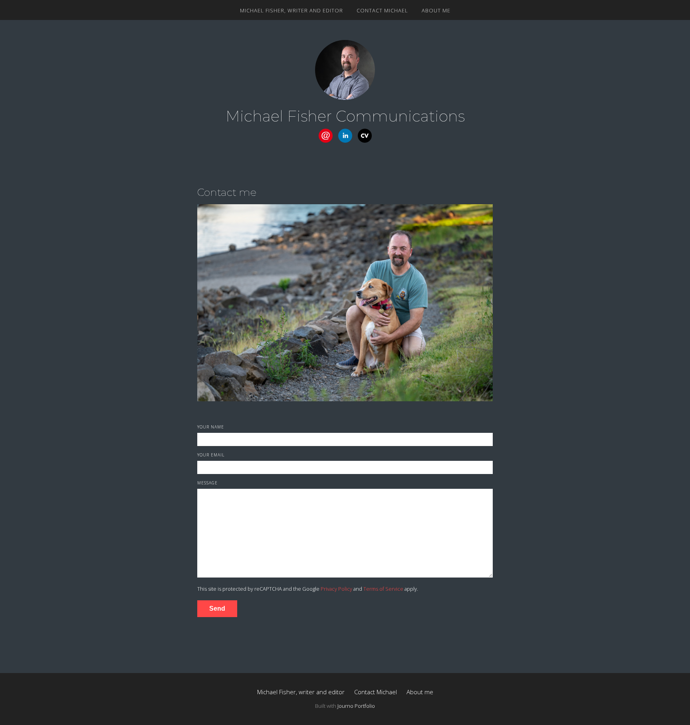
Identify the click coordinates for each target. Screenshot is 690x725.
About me (436, 10)
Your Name (210, 427)
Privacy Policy (336, 588)
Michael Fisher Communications (345, 116)
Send (217, 608)
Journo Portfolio (356, 705)
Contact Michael (382, 10)
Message (207, 483)
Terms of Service (383, 588)
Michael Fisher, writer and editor (291, 10)
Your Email (210, 455)
